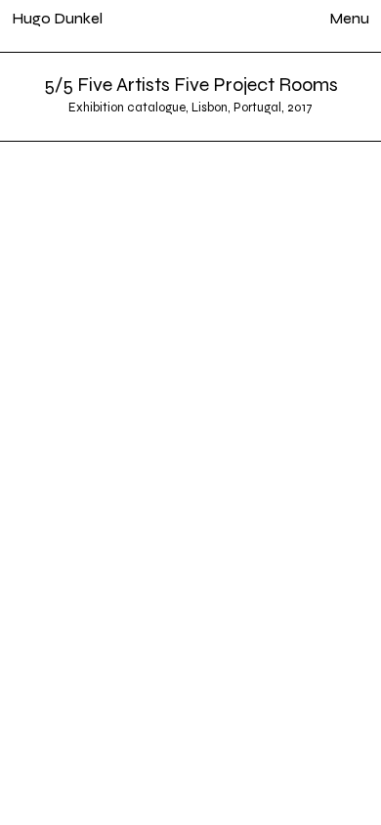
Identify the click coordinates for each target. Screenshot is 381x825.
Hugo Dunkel (57, 18)
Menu (349, 18)
